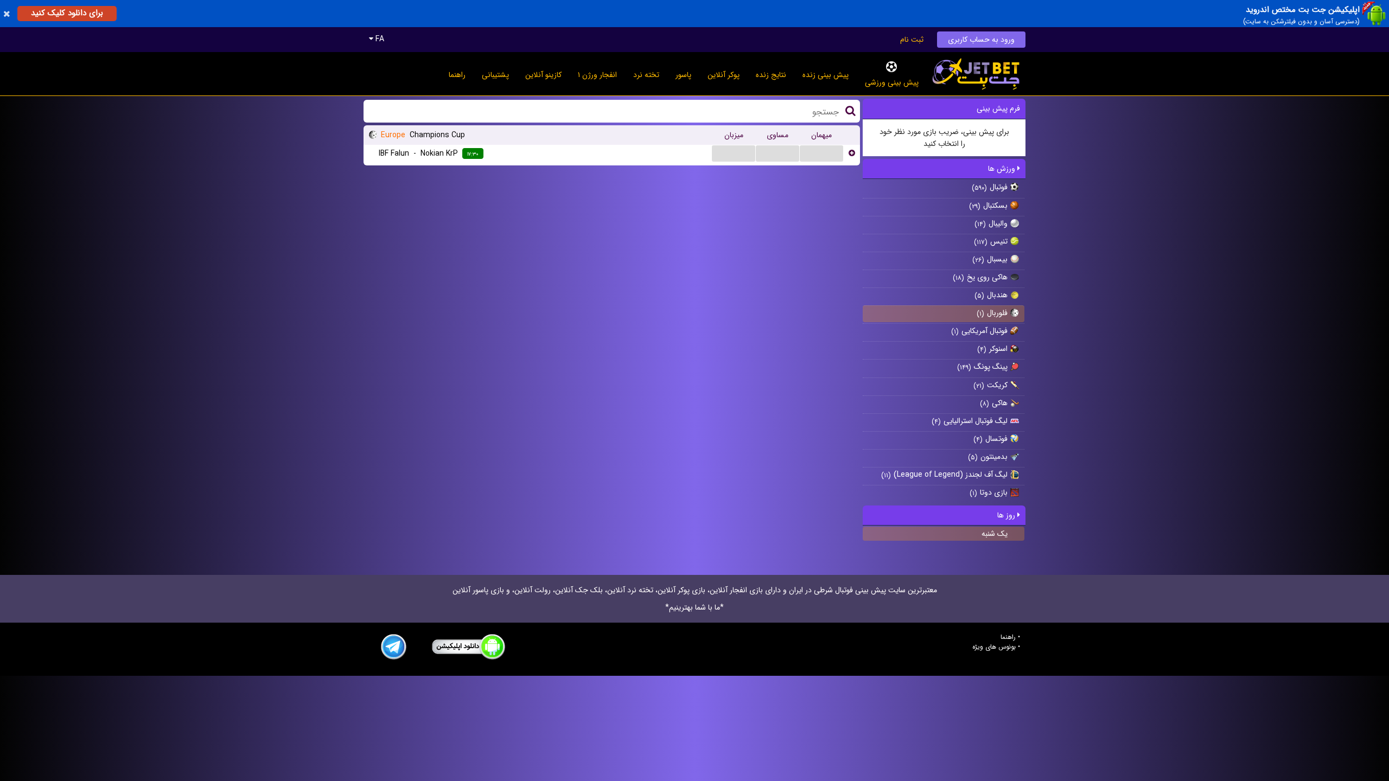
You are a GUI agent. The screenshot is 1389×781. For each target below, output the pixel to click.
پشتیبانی (495, 75)
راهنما (457, 75)
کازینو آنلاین (543, 75)
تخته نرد (646, 75)
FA (378, 39)
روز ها (1007, 515)
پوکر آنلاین (724, 75)
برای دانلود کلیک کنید (67, 13)
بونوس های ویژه (994, 647)
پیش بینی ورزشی (892, 82)
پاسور (683, 75)
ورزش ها (1002, 169)
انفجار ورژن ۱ (597, 75)
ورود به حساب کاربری (981, 40)
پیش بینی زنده (825, 75)
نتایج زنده (771, 75)
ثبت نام (911, 40)
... (733, 153)
